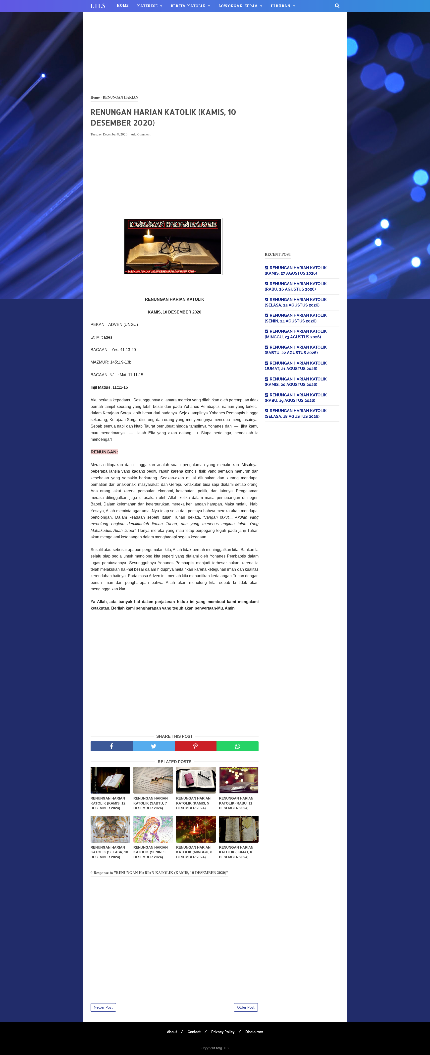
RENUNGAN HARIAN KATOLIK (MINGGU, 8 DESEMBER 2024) (194, 852)
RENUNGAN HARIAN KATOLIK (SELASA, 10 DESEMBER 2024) (109, 852)
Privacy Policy (223, 1032)
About (172, 1032)
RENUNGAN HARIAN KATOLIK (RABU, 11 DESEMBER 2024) (236, 803)
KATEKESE (147, 6)
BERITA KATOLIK (188, 6)
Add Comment (141, 134)
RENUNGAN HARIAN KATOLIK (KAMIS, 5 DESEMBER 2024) (193, 803)
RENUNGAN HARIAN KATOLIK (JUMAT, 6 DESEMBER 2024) (236, 852)
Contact (194, 1032)
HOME (123, 5)
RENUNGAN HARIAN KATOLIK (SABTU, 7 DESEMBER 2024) (150, 803)
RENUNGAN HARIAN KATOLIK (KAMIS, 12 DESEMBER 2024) (108, 803)
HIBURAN (281, 6)
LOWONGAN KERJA (238, 6)
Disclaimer (254, 1032)
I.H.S (98, 6)
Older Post (246, 1007)
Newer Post (103, 1007)
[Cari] (337, 5)
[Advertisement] (215, 52)
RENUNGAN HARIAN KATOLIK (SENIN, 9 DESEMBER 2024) (150, 852)
